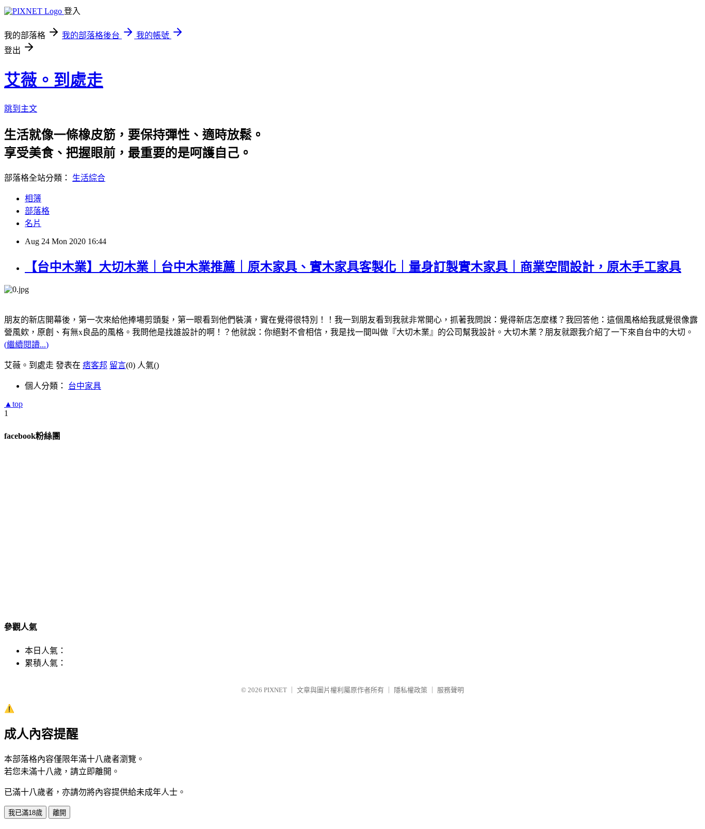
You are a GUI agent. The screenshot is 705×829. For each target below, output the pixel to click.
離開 (59, 813)
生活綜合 (88, 177)
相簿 (33, 198)
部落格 (37, 210)
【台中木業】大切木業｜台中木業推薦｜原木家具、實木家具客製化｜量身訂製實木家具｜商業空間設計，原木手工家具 (353, 267)
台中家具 (84, 385)
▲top (13, 404)
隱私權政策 (410, 690)
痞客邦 (95, 365)
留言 (117, 365)
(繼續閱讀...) (26, 344)
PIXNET (275, 690)
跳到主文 (20, 108)
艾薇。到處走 (53, 80)
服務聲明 (450, 690)
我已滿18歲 (25, 813)
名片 (33, 223)
